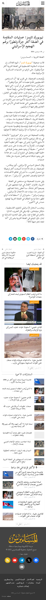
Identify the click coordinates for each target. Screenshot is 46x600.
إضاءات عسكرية (23, 586)
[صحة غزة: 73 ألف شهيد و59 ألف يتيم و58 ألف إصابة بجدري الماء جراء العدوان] (39, 426)
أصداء (38, 583)
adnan (9, 596)
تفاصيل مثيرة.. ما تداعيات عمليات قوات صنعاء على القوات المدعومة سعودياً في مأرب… (24, 361)
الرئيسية (39, 579)
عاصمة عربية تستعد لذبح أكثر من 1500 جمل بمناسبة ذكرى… (17, 381)
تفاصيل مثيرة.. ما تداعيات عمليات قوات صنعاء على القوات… (17, 416)
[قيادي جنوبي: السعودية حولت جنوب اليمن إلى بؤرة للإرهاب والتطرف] (23, 313)
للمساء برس (16, 550)
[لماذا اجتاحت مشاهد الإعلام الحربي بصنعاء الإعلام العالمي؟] (39, 444)
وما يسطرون (8, 579)
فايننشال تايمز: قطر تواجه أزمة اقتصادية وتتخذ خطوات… (17, 434)
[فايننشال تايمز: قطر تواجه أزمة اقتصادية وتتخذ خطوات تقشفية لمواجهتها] (39, 435)
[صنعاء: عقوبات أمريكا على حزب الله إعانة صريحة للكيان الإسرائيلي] (39, 408)
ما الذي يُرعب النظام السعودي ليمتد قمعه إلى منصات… (17, 390)
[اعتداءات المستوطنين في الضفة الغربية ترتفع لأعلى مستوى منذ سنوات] (39, 461)
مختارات (31, 583)
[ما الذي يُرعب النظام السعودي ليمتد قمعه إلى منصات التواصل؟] (23, 280)
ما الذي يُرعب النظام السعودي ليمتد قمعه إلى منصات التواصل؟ (25, 295)
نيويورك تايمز (26, 62)
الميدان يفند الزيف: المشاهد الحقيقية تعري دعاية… (17, 452)
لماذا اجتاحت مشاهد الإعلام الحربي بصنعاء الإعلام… (17, 443)
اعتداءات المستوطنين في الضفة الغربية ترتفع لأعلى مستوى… (17, 460)
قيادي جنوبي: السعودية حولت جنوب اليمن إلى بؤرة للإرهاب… (17, 398)
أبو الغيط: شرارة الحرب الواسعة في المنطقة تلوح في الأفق (35, 255)
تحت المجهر (10, 583)
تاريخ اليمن (20, 583)
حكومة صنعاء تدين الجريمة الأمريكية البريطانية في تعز (9, 255)
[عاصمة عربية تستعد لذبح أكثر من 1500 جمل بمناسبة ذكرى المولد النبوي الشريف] (39, 382)
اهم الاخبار (30, 579)
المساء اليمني (34, 269)
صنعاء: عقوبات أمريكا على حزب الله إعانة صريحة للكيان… (17, 407)
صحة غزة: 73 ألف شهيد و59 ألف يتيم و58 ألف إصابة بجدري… (17, 425)
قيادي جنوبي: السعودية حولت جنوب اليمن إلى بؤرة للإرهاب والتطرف (24, 328)
